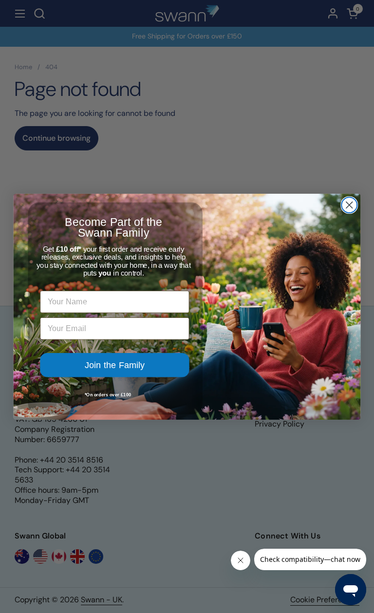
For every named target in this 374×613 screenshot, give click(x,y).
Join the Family (115, 365)
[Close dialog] (349, 205)
